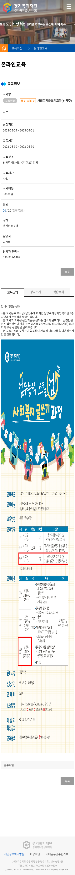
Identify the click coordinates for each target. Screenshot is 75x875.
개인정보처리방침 (14, 854)
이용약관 (35, 854)
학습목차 (58, 292)
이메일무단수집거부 (57, 854)
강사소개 (35, 292)
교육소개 (12, 292)
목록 (67, 272)
